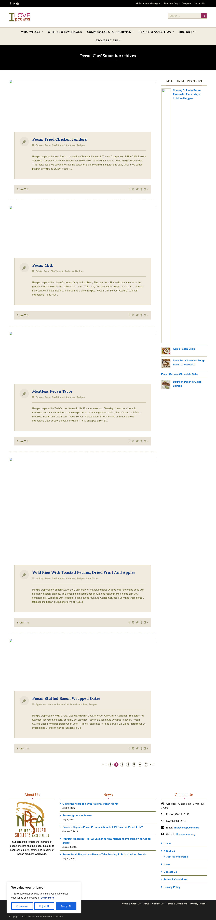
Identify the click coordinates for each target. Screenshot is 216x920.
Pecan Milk (42, 265)
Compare (186, 3)
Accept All (66, 906)
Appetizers (41, 704)
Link (45, 109)
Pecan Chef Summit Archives (60, 145)
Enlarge (121, 109)
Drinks (39, 271)
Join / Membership (177, 856)
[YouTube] (18, 3)
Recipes (80, 145)
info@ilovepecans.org (186, 827)
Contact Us (199, 3)
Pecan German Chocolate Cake (179, 374)
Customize (22, 906)
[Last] (153, 763)
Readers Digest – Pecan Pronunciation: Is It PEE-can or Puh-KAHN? (102, 827)
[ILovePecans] (19, 17)
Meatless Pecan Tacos (52, 391)
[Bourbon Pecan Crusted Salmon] (166, 384)
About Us (169, 851)
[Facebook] (10, 3)
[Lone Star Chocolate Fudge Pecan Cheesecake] (166, 363)
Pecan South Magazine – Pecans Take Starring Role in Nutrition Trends (104, 854)
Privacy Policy (172, 887)
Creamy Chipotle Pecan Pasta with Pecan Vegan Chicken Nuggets (187, 94)
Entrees (40, 145)
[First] (103, 763)
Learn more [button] (47, 897)
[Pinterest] (14, 3)
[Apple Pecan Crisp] (166, 350)
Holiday (40, 578)
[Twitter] (137, 189)
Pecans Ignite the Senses (77, 815)
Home (167, 843)
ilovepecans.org (185, 834)
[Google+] (145, 189)
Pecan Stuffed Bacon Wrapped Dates (66, 698)
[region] (44, 897)
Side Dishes (92, 578)
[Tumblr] (141, 189)
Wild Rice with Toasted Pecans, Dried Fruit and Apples (84, 572)
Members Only (171, 3)
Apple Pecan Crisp (184, 349)
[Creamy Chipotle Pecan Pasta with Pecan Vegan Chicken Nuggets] (166, 215)
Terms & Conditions (175, 879)
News (167, 864)
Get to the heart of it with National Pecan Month (90, 804)
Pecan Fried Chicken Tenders (59, 139)
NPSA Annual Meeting (147, 3)
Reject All (44, 906)
